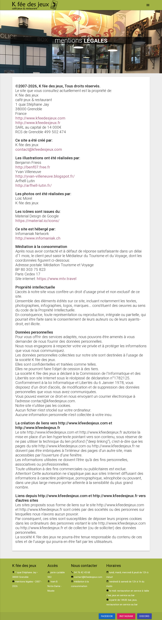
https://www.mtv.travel (56, 278)
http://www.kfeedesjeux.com (40, 118)
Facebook (107, 616)
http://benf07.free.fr (32, 167)
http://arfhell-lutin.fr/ (33, 185)
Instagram (126, 616)
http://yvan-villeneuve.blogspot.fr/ (45, 176)
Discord (144, 616)
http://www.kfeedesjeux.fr (37, 122)
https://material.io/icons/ (37, 220)
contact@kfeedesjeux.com (38, 149)
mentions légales (24, 581)
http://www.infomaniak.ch (37, 238)
